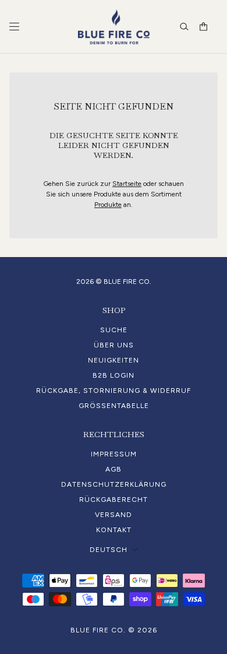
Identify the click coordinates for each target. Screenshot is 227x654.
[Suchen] (184, 26)
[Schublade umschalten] (14, 26)
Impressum (114, 454)
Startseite (126, 184)
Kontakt (114, 530)
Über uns (114, 345)
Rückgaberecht (113, 499)
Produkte (108, 205)
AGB (113, 469)
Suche (113, 330)
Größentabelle (114, 406)
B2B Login (113, 375)
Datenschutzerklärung (113, 484)
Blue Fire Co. (98, 630)
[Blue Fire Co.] (114, 26)
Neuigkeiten (113, 360)
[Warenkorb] (203, 26)
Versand (113, 515)
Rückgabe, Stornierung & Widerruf (113, 390)
